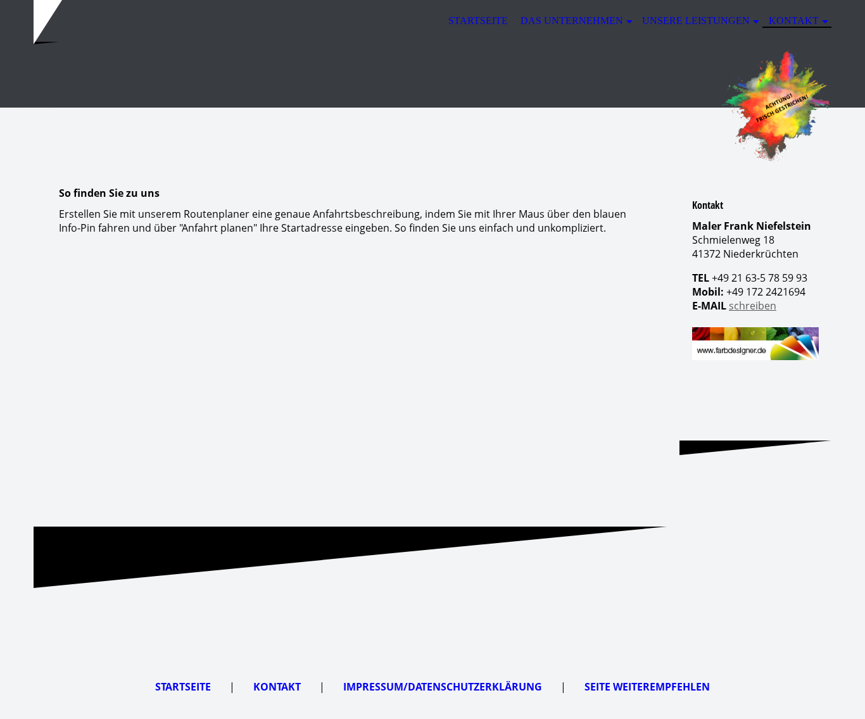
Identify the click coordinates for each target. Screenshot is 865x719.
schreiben (752, 306)
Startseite (478, 20)
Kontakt (794, 20)
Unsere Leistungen (696, 20)
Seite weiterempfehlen (647, 687)
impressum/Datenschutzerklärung (442, 687)
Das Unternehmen (572, 20)
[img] (432, 103)
